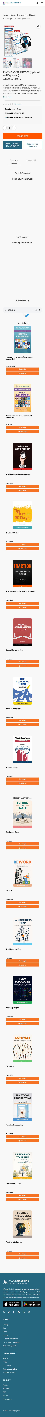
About (5, 1385)
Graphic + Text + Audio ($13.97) (19, 117)
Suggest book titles (10, 1369)
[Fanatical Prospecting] (22, 1107)
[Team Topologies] (22, 990)
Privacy (5, 1395)
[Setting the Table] (22, 814)
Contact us (7, 1365)
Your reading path (9, 1346)
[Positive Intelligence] (22, 1224)
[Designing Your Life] (22, 1165)
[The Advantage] (22, 749)
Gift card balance (9, 1372)
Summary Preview (14, 162)
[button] (42, 3)
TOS (4, 1392)
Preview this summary (32, 145)
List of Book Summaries (11, 1342)
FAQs (5, 1362)
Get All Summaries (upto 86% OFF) (12, 144)
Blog (4, 1328)
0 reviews (18, 104)
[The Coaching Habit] (22, 691)
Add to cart (22, 136)
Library (5, 1324)
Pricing (5, 1335)
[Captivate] (22, 1048)
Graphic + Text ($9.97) (15, 113)
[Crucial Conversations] (22, 632)
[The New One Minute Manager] (22, 456)
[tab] (13, 162)
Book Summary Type (13, 109)
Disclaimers (7, 1399)
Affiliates (6, 1388)
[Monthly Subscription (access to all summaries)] (22, 339)
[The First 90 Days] (22, 515)
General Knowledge (18, 15)
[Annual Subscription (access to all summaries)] (22, 398)
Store (5, 1331)
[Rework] (22, 873)
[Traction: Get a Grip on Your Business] (22, 573)
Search (5, 1358)
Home (5, 15)
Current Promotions (10, 1339)
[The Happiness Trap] (22, 931)
